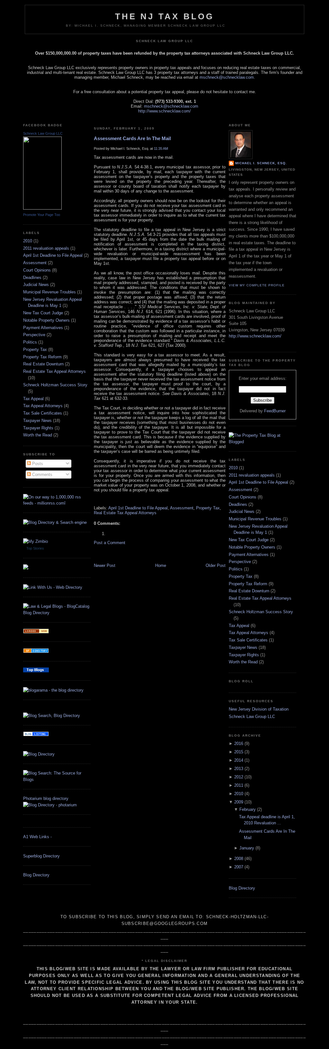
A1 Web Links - (37, 836)
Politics (30, 342)
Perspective (34, 334)
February (247, 809)
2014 (238, 760)
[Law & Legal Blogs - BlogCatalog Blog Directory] (57, 612)
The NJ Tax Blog (164, 16)
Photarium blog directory (45, 798)
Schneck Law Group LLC (43, 133)
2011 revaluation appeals (46, 248)
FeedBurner (275, 410)
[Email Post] (94, 499)
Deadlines (32, 277)
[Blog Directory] (39, 754)
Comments (41, 474)
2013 (238, 768)
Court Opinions (37, 270)
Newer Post (104, 565)
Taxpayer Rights (38, 428)
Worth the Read (37, 435)
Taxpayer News (37, 420)
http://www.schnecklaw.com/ (164, 111)
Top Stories (35, 548)
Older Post (216, 565)
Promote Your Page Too (41, 215)
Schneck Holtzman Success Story (55, 384)
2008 (238, 858)
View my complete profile (257, 285)
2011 (238, 785)
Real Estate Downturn (43, 364)
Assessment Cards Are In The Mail (132, 138)
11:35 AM (161, 148)
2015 (238, 751)
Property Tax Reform (42, 356)
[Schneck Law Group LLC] (42, 208)
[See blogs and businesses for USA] (36, 632)
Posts (37, 463)
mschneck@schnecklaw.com (227, 77)
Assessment (35, 262)
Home (160, 565)
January (246, 848)
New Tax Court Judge (43, 312)
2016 (238, 743)
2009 (238, 802)
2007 (238, 867)
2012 (238, 777)
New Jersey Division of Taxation (259, 709)
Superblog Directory (41, 856)
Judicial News (36, 284)
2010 (27, 240)
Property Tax (35, 349)
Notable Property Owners (46, 320)
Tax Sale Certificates (42, 413)
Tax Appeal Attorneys (43, 405)
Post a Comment (109, 542)
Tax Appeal (33, 398)
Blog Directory (36, 875)
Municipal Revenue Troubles (49, 292)
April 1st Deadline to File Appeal (53, 255)
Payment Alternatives (43, 327)
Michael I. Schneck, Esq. (261, 163)
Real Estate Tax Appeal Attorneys (54, 371)
